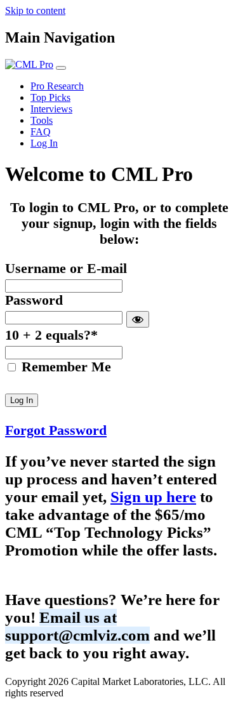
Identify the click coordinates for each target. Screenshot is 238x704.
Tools (41, 120)
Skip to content (35, 10)
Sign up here (153, 496)
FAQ (40, 131)
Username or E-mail (66, 268)
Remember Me (64, 367)
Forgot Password (56, 430)
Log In (44, 143)
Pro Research (57, 86)
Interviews (51, 108)
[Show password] (137, 319)
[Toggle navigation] (61, 68)
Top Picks (50, 97)
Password (34, 300)
